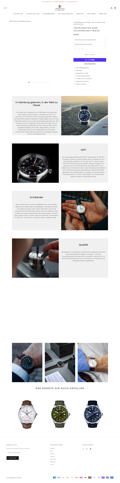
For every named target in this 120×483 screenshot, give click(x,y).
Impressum (53, 462)
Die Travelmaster (65, 13)
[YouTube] (90, 449)
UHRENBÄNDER (48, 13)
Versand (52, 454)
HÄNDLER (80, 13)
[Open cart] (115, 8)
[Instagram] (86, 449)
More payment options (90, 63)
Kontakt (52, 448)
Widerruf (52, 456)
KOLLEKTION (18, 13)
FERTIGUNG (91, 13)
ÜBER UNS (103, 13)
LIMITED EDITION (33, 13)
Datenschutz (53, 459)
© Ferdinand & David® (14, 477)
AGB (51, 451)
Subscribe (12, 458)
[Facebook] (83, 449)
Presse (52, 464)
